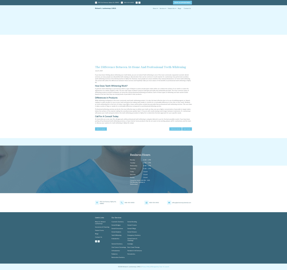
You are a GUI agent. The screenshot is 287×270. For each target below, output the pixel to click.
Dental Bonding (132, 222)
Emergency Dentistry (134, 235)
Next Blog (187, 129)
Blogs (179, 8)
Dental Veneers (132, 232)
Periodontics (131, 254)
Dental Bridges (116, 225)
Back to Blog (101, 129)
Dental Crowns (132, 225)
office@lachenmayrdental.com (181, 202)
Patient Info (171, 8)
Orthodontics (116, 250)
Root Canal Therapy (133, 247)
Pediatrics (115, 254)
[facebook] (137, 3)
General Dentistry (117, 244)
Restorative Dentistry (118, 257)
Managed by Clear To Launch (160, 267)
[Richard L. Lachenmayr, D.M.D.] (105, 8)
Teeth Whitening (116, 235)
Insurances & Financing (102, 227)
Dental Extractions (117, 228)
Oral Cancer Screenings (119, 247)
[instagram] (139, 3)
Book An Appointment (182, 2)
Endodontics (115, 238)
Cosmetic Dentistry (118, 222)
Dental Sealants (116, 232)
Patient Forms (99, 230)
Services (162, 8)
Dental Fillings (131, 228)
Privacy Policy (146, 267)
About (155, 8)
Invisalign (130, 244)
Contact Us (187, 8)
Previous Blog (175, 129)
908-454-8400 (129, 202)
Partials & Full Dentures (134, 250)
